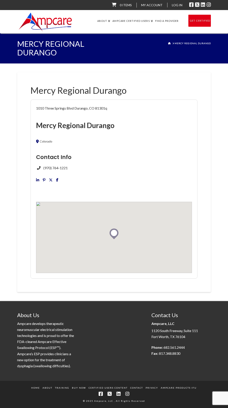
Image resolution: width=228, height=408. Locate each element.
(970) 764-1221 (55, 168)
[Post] (51, 180)
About (47, 387)
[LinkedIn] (203, 4)
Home (35, 387)
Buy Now (79, 387)
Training (62, 387)
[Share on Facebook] (57, 180)
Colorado (46, 141)
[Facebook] (191, 4)
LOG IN (177, 5)
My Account (152, 5)
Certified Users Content (108, 387)
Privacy (152, 387)
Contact (136, 387)
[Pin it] (44, 180)
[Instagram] (209, 4)
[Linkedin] (37, 180)
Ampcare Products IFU (179, 387)
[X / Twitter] (197, 4)
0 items (126, 5)
